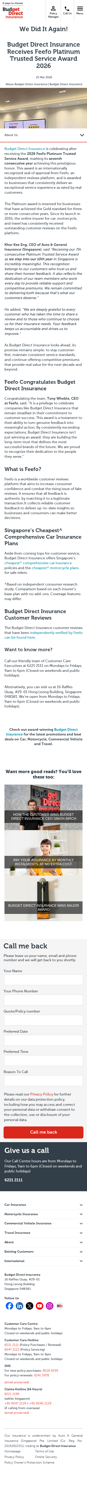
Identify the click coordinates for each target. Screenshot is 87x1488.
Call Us (67, 13)
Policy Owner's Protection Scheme (29, 1462)
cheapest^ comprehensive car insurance (38, 563)
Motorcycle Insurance (21, 1214)
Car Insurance (15, 1204)
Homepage (12, 1451)
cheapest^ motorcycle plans (55, 568)
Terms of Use (44, 1451)
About (9, 1242)
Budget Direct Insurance (24, 149)
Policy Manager (53, 15)
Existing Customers (19, 1251)
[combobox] (43, 1040)
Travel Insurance (17, 1232)
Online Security (46, 1457)
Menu (80, 8)
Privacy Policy (41, 1094)
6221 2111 (13, 1180)
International (14, 1261)
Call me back (43, 1132)
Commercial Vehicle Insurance (28, 1223)
